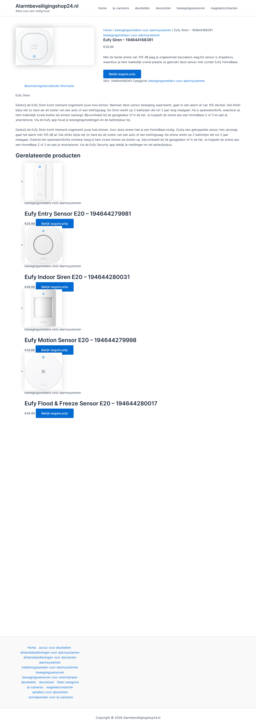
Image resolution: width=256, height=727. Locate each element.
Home (107, 30)
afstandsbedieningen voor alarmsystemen (49, 652)
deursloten (46, 682)
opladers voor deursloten (50, 692)
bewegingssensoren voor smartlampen (49, 677)
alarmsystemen (50, 662)
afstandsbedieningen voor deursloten (49, 657)
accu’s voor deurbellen (55, 647)
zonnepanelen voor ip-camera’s (50, 697)
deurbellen (28, 682)
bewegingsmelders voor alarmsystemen (143, 30)
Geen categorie (68, 682)
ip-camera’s (35, 687)
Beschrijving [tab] (33, 86)
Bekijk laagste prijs (122, 74)
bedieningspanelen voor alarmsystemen (50, 667)
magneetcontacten (59, 687)
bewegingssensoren (50, 672)
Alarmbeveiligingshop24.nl (47, 6)
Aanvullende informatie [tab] (58, 86)
